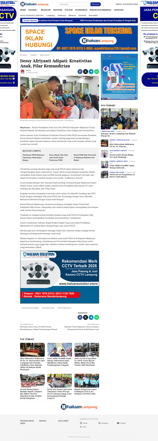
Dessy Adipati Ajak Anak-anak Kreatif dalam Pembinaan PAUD (58, 157)
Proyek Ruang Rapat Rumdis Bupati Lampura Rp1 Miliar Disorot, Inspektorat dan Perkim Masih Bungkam (31, 393)
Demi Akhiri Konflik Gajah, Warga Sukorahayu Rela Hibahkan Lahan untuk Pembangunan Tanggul (59, 361)
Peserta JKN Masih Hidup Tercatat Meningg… (121, 156)
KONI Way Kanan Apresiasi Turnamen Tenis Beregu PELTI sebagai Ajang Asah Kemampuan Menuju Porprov (59, 393)
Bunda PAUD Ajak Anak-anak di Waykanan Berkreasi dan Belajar (85, 157)
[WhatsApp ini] (96, 71)
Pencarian (96, 4)
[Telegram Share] (91, 71)
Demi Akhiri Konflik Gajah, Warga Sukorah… (121, 166)
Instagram (104, 423)
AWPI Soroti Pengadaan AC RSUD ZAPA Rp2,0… (122, 175)
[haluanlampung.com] (34, 4)
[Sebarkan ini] (80, 71)
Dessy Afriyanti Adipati (30, 308)
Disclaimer (63, 421)
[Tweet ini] (85, 71)
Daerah (112, 140)
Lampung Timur (122, 161)
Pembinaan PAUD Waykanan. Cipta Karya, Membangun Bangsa (34, 157)
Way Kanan (120, 172)
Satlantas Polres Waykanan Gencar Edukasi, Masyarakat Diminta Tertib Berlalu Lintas (81, 326)
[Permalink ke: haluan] (22, 71)
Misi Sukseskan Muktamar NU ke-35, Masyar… (121, 145)
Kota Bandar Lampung (118, 150)
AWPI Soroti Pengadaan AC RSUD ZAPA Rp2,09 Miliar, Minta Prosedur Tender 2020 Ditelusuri (85, 361)
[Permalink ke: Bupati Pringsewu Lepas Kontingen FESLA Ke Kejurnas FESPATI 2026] (86, 381)
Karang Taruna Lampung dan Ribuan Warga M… (118, 134)
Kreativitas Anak (48, 308)
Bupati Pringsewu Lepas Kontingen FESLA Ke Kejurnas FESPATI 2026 (85, 391)
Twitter (85, 423)
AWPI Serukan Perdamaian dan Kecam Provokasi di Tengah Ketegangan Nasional (95, 20)
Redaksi (42, 421)
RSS (84, 427)
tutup (15, 1)
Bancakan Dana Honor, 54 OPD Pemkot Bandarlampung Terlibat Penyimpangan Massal (38, 326)
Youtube (123, 423)
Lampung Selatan (107, 131)
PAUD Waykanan (64, 308)
